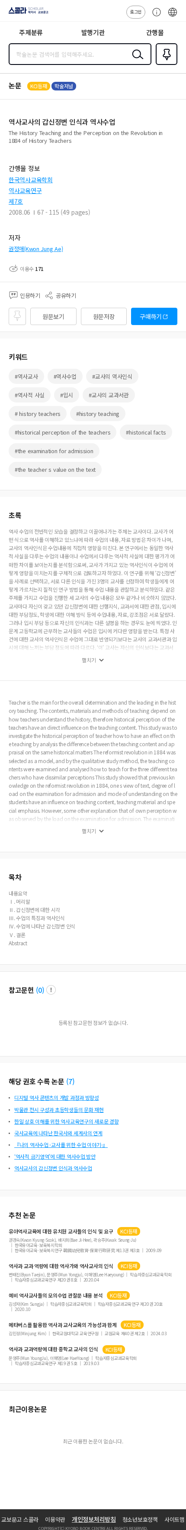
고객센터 (154, 16)
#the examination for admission (54, 451)
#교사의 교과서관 (108, 395)
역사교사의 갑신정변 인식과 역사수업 (53, 1168)
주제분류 (31, 32)
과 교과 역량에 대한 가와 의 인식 (61, 1266)
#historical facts (146, 432)
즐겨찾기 (165, 64)
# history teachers (38, 413)
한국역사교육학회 (31, 179)
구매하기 (151, 316)
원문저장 (104, 316)
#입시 (66, 395)
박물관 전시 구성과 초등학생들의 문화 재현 (59, 1109)
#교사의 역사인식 (112, 376)
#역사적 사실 (30, 395)
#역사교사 (26, 376)
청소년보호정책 (140, 1519)
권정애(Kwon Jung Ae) (36, 249)
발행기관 (93, 32)
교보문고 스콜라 (19, 1519)
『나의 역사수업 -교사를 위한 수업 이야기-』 (61, 1144)
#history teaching (97, 413)
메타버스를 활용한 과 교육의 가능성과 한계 (62, 1324)
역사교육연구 (25, 190)
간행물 (155, 32)
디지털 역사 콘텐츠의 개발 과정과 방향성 (56, 1097)
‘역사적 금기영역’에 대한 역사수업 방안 (55, 1156)
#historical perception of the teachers (62, 432)
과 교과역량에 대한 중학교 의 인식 (53, 1349)
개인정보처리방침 (94, 1519)
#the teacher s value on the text (55, 469)
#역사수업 (65, 376)
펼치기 (89, 660)
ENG (172, 16)
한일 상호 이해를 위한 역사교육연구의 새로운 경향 (66, 1121)
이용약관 (55, 1519)
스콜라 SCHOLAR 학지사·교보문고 (27, 13)
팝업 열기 (51, 990)
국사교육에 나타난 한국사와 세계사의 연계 (58, 1133)
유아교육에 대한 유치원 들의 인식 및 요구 (61, 1231)
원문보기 (53, 316)
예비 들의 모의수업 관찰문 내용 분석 (56, 1295)
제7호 (16, 201)
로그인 (135, 11)
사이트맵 (174, 1519)
